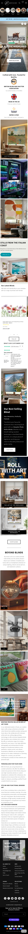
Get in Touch (6, 875)
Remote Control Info (8, 888)
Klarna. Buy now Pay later (20, 873)
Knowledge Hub (7, 870)
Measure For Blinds (7, 883)
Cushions (17, 892)
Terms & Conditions (19, 870)
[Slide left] (10, 334)
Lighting (17, 890)
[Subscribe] (23, 914)
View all (14, 339)
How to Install (6, 886)
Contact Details (18, 876)
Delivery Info (18, 866)
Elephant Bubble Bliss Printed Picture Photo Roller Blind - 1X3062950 (6, 362)
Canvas (16, 886)
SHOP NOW (9, 450)
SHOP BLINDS (14, 542)
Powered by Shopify (18, 931)
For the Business (19, 888)
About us (5, 868)
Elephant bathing (9, 352)
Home (4, 866)
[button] (2, 3)
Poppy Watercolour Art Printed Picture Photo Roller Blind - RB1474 (13, 322)
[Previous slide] (22, 24)
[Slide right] (17, 334)
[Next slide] (25, 24)
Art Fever (11, 931)
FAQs (4, 873)
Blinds (16, 883)
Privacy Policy (18, 868)
